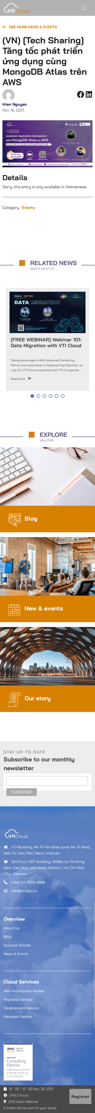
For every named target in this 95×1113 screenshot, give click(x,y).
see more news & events (32, 27)
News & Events (16, 953)
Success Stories (17, 945)
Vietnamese (75, 186)
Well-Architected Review (24, 991)
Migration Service (18, 999)
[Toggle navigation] (84, 8)
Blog (31, 518)
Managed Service (18, 1016)
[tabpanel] (47, 340)
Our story (38, 698)
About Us (11, 928)
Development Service (21, 1008)
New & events (44, 608)
